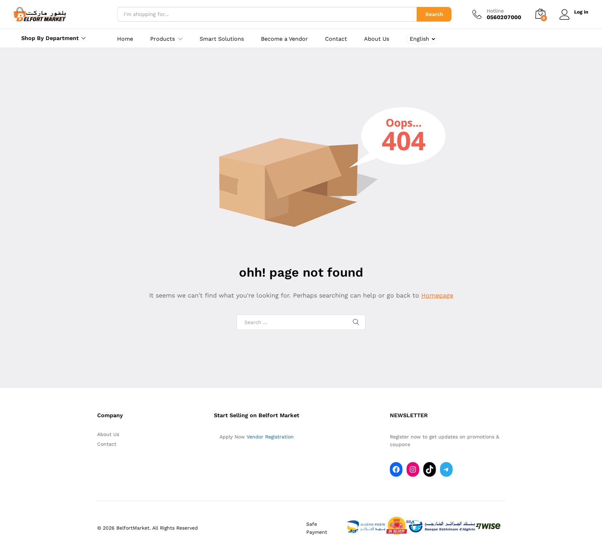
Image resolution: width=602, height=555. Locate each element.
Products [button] (162, 39)
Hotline (495, 11)
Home (125, 39)
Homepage (437, 295)
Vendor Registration (270, 436)
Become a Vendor (284, 39)
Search (434, 14)
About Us (376, 39)
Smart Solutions (222, 39)
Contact (336, 39)
